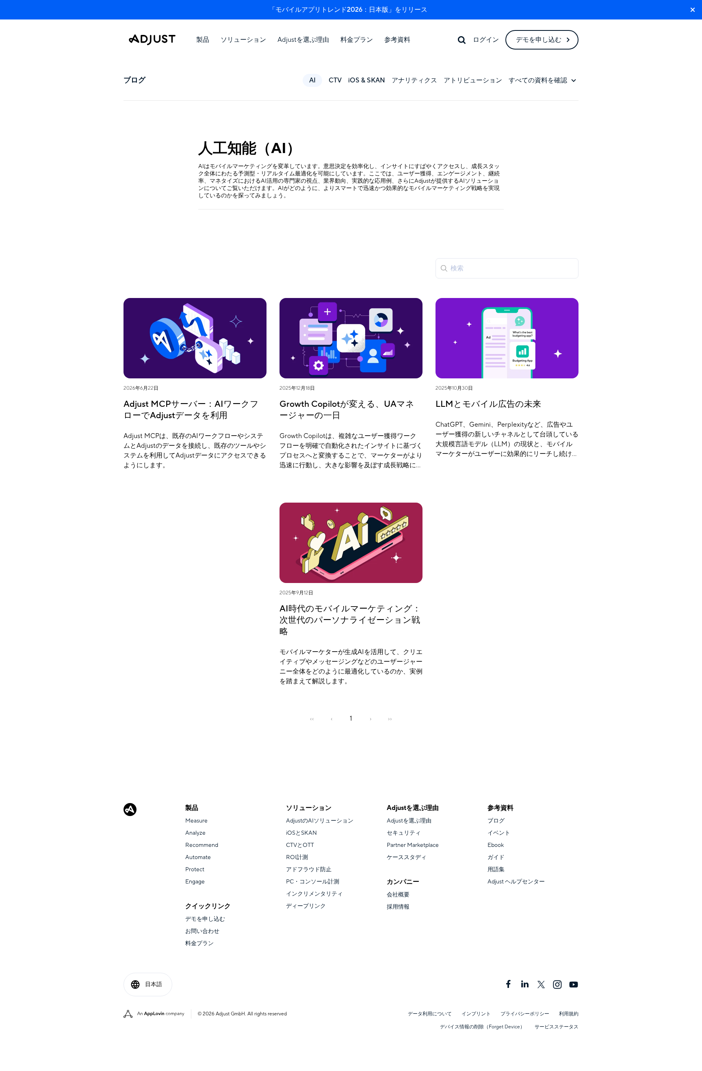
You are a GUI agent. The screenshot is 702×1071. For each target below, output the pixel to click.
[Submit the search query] (444, 268)
